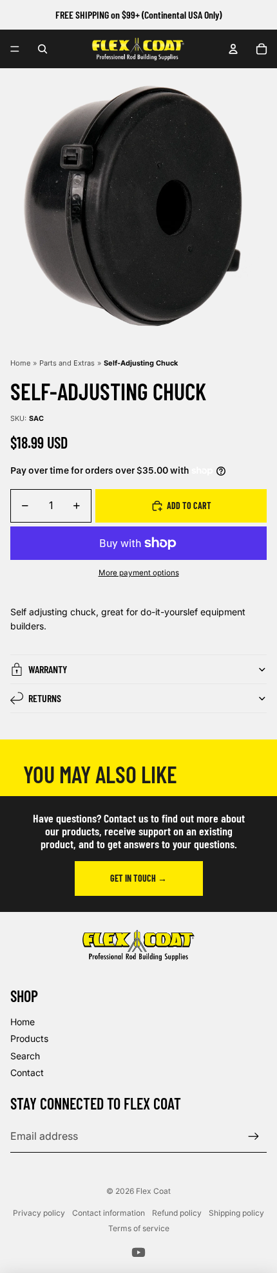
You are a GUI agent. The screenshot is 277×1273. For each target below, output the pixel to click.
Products (29, 1038)
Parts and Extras (67, 362)
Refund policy (177, 1213)
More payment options (139, 572)
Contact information (108, 1213)
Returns (44, 698)
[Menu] (15, 49)
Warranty (47, 669)
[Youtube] (138, 1252)
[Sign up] (254, 1136)
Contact (27, 1072)
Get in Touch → (138, 878)
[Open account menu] (233, 49)
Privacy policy (39, 1213)
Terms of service (138, 1228)
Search (25, 1055)
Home (20, 362)
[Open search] (42, 49)
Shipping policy (236, 1213)
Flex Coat (153, 1191)
